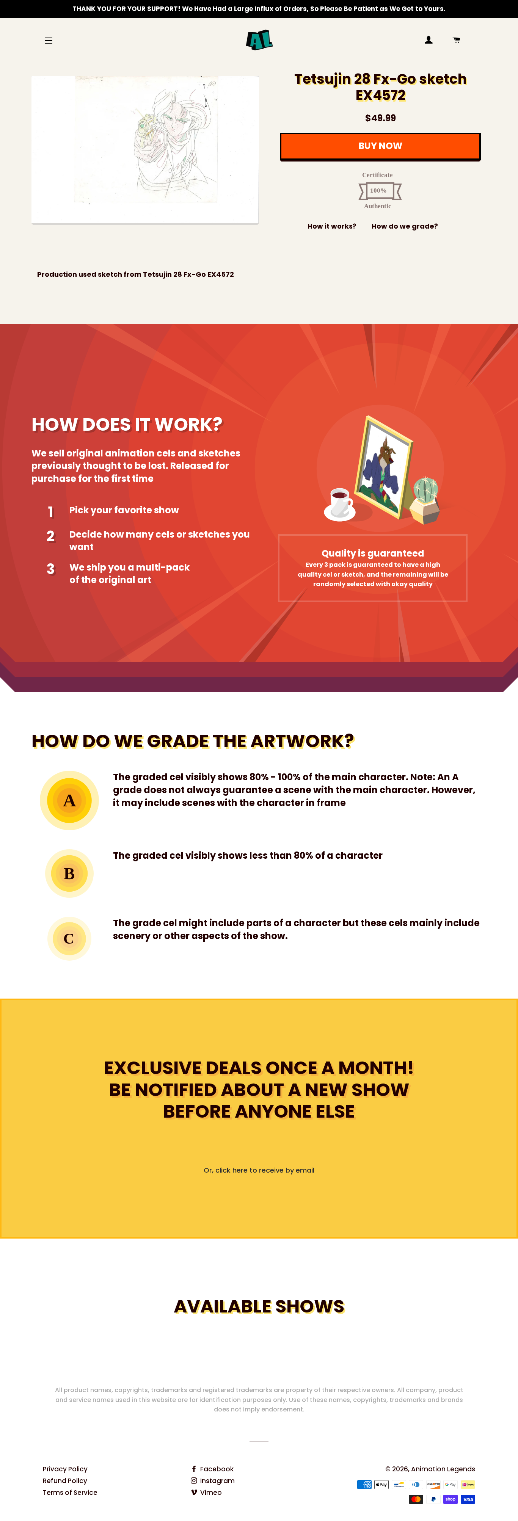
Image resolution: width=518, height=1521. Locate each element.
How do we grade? (405, 226)
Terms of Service (70, 1492)
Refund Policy (65, 1480)
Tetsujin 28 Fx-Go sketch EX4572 (380, 87)
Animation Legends (443, 1469)
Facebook (216, 1469)
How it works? (332, 226)
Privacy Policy (65, 1469)
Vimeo (210, 1492)
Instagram (217, 1480)
